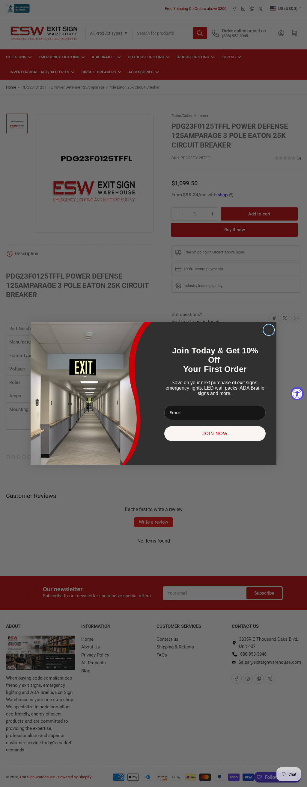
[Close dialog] (269, 330)
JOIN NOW (215, 433)
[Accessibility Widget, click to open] (297, 393)
